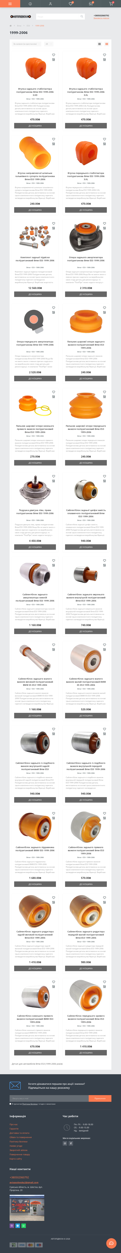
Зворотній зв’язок (18, 1150)
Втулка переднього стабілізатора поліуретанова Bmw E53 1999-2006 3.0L (85, 176)
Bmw (19, 25)
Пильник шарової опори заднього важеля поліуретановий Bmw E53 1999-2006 (86, 344)
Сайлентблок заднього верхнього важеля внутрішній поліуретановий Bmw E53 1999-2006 (86, 597)
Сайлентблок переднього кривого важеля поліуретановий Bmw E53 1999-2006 (86, 1018)
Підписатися (100, 1098)
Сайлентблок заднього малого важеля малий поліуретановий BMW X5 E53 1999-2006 (86, 681)
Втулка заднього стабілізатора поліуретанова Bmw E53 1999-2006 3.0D (35, 91)
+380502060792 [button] (19, 1177)
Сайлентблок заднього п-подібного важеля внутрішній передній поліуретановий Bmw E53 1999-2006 (86, 766)
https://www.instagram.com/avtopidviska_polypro (65, 1143)
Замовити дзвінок (101, 18)
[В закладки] (53, 55)
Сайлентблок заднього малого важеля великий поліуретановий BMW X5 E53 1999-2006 (35, 681)
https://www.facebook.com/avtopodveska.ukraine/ (71, 1143)
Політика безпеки (30, 1104)
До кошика (35, 125)
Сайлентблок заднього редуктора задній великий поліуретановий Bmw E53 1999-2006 (35, 934)
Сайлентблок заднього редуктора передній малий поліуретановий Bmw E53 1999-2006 (85, 934)
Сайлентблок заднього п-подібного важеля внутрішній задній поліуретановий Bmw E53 (35, 766)
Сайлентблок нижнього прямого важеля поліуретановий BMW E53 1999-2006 (35, 1018)
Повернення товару (20, 1154)
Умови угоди (16, 1145)
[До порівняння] (53, 60)
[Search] (82, 17)
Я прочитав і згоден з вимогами (33, 1104)
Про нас (14, 1124)
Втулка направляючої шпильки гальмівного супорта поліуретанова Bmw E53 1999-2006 (35, 176)
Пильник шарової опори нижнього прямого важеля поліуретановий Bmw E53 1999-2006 (35, 429)
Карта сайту (16, 1158)
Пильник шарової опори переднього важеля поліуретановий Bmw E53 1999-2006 (86, 429)
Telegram (17, 1226)
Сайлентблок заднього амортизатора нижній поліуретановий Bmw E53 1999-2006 (35, 597)
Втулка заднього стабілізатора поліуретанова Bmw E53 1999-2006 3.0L (85, 91)
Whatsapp (23, 1226)
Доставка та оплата (19, 1133)
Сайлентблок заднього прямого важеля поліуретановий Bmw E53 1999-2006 (86, 850)
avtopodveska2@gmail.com (24, 1182)
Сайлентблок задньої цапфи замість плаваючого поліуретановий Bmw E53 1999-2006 (86, 513)
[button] (50, 3)
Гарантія (14, 1128)
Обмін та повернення (21, 1137)
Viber (12, 1226)
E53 (28, 25)
